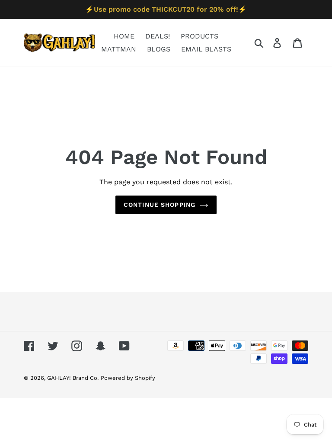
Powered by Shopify (128, 378)
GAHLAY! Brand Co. (73, 378)
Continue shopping (159, 204)
